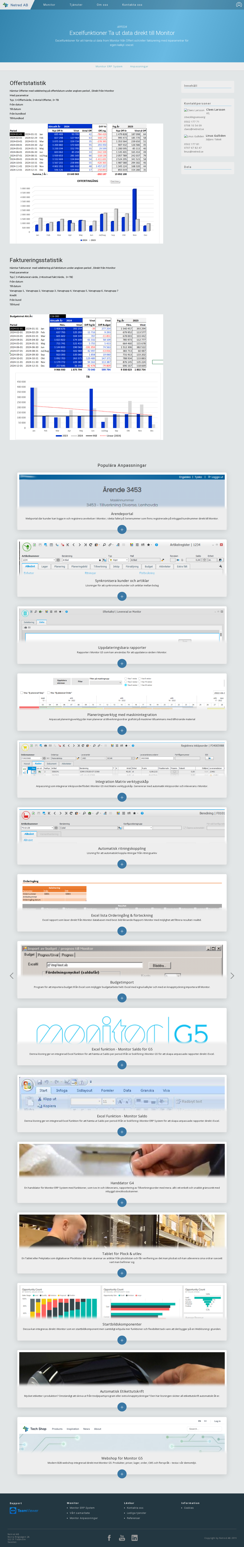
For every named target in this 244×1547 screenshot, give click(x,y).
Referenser (133, 1518)
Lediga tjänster (136, 1513)
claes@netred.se (194, 129)
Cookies (189, 1507)
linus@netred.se (193, 151)
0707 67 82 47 (193, 147)
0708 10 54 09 (193, 125)
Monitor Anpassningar (84, 1518)
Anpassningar (139, 66)
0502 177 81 (191, 144)
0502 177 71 (191, 121)
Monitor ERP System (109, 66)
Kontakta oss (135, 1507)
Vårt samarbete (80, 1513)
